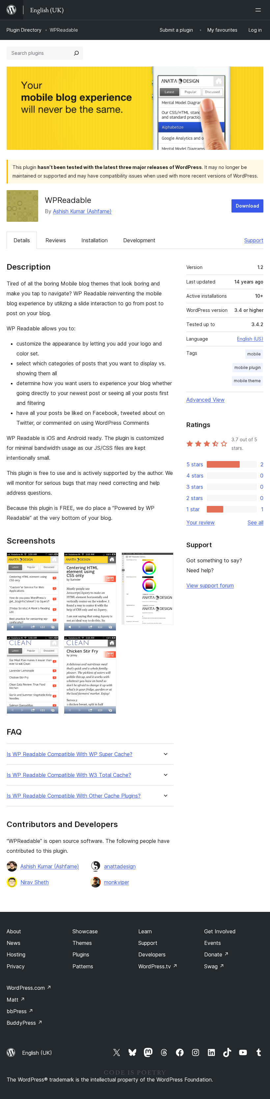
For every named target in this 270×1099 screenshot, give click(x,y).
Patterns (82, 966)
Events (212, 943)
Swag (214, 966)
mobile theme (247, 380)
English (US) (250, 339)
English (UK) (37, 1052)
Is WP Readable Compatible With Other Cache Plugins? (74, 796)
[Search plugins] (76, 53)
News (13, 943)
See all (255, 522)
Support (253, 240)
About (14, 931)
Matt (16, 999)
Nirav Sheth (34, 882)
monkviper (116, 882)
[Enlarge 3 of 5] (107, 561)
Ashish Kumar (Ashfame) (82, 211)
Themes (82, 943)
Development (139, 240)
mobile (254, 353)
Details (22, 240)
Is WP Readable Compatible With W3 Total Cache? (69, 775)
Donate (216, 954)
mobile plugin (247, 367)
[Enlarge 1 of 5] (49, 561)
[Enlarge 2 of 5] (49, 645)
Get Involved (220, 931)
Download (247, 206)
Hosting (16, 954)
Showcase (85, 931)
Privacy (16, 966)
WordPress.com (29, 987)
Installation (94, 240)
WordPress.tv (157, 966)
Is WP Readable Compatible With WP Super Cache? (69, 754)
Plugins (80, 954)
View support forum (210, 585)
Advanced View (205, 399)
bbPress (20, 1011)
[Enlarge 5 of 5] (164, 561)
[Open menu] (259, 10)
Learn (145, 931)
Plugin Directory (24, 30)
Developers (152, 954)
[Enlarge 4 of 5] (107, 645)
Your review (200, 522)
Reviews (55, 240)
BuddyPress (24, 1022)
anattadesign (120, 866)
